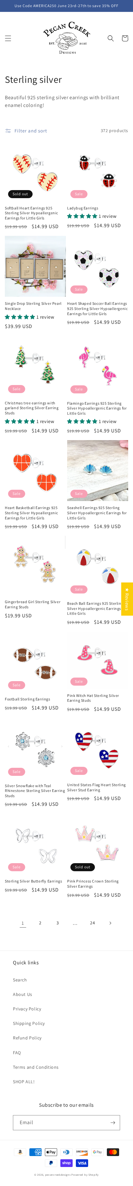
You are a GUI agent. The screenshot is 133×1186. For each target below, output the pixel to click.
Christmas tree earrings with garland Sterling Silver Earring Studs (32, 407)
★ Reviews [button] (127, 598)
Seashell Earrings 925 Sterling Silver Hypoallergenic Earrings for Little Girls (97, 512)
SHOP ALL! (24, 1082)
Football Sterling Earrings (27, 699)
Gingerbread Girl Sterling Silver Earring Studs (32, 604)
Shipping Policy (29, 1023)
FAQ (17, 1053)
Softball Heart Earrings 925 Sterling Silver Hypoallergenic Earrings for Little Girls (31, 213)
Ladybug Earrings (82, 208)
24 (92, 923)
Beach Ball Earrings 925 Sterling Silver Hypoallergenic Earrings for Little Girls (97, 608)
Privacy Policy (27, 1009)
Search (20, 980)
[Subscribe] (113, 1122)
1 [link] (23, 923)
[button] (8, 38)
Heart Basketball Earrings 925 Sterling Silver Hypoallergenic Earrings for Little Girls (31, 512)
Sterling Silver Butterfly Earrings (33, 881)
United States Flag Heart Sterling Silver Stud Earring (96, 787)
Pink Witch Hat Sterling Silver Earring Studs (93, 698)
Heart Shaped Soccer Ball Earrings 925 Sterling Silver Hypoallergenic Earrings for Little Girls (97, 308)
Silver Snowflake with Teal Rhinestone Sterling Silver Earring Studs (35, 790)
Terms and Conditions (36, 1067)
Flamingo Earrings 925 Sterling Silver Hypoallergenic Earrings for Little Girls (97, 408)
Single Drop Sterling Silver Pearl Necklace (33, 306)
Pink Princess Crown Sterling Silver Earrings (93, 884)
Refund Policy (27, 1038)
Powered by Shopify (85, 1174)
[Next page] (110, 923)
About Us (22, 994)
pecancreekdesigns (58, 1174)
